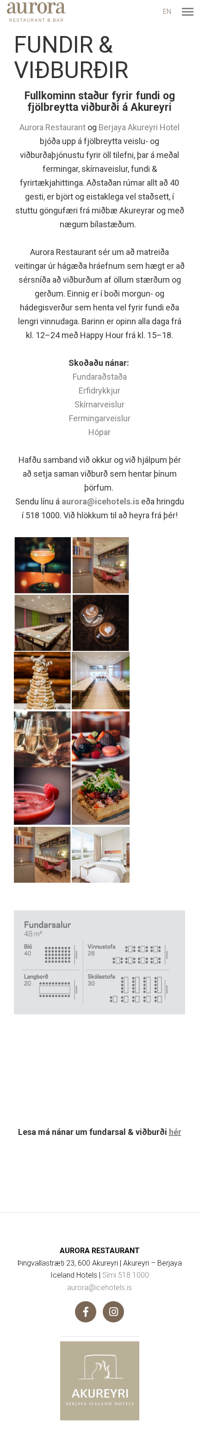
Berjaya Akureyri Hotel (139, 127)
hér (175, 1132)
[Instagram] (113, 1311)
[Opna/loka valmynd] (187, 11)
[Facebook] (85, 1311)
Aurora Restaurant (52, 127)
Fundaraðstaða (100, 377)
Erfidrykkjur (99, 390)
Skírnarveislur (99, 404)
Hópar (99, 432)
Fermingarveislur (100, 418)
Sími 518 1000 (125, 1275)
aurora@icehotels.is (101, 501)
